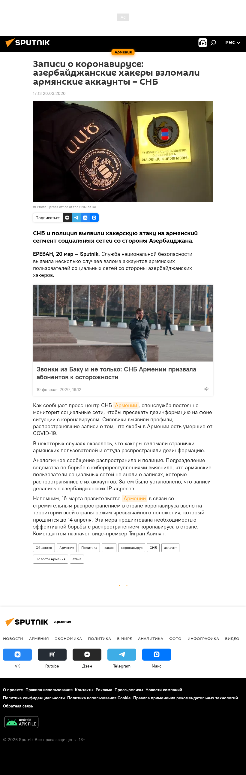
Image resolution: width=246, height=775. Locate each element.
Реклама (104, 689)
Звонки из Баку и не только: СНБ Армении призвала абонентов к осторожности (116, 373)
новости (13, 638)
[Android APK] (21, 723)
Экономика (68, 638)
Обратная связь (18, 706)
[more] (206, 389)
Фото (175, 638)
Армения (66, 547)
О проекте (13, 689)
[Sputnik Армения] (29, 47)
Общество (44, 547)
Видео (232, 638)
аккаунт (170, 547)
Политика (89, 547)
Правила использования (49, 689)
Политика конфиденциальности (34, 698)
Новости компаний (164, 689)
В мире (124, 638)
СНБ (153, 547)
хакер (109, 547)
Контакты (84, 689)
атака (77, 559)
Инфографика (203, 638)
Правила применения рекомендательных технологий (185, 698)
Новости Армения (50, 559)
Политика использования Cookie (99, 698)
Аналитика (150, 638)
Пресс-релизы (129, 689)
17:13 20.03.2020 (49, 93)
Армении (126, 405)
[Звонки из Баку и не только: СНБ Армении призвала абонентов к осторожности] (123, 323)
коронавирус (131, 547)
